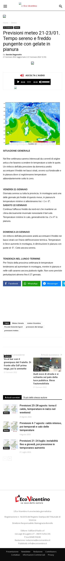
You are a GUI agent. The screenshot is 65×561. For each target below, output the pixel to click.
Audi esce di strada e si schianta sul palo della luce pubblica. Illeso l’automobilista (45, 379)
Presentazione (12, 551)
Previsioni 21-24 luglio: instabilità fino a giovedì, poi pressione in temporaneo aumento (39, 444)
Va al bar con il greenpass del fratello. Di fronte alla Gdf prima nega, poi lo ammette (17, 364)
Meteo (14, 22)
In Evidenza (8, 27)
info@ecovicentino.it (37, 543)
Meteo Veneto (18, 323)
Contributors (50, 551)
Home (5, 22)
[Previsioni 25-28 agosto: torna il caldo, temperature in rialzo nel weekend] (10, 409)
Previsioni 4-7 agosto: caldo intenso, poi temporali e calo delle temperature (41, 427)
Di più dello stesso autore (35, 397)
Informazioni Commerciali (34, 555)
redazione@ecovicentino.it (38, 540)
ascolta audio (18, 81)
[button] (61, 6)
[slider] (45, 81)
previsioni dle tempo (34, 327)
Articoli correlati (12, 397)
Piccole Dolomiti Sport (13, 327)
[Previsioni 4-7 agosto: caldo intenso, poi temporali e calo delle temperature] (10, 426)
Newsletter (26, 551)
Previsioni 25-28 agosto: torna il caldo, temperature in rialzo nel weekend (38, 409)
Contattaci (15, 555)
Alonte (36, 370)
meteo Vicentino (34, 323)
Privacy (51, 555)
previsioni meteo (11, 330)
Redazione (37, 551)
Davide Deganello (14, 54)
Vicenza (8, 356)
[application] (32, 82)
